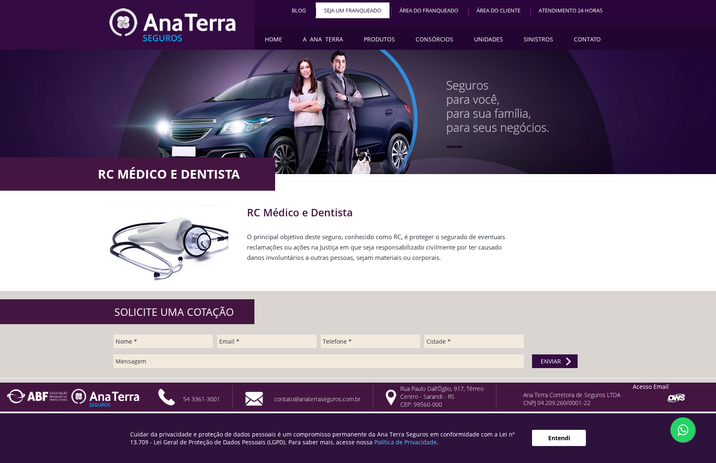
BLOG (299, 10)
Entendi (559, 438)
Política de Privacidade (405, 442)
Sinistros (538, 39)
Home (273, 39)
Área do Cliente (498, 10)
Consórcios (434, 39)
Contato (587, 39)
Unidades (488, 39)
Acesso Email (651, 386)
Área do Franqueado (428, 10)
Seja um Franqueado (352, 10)
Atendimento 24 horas (570, 10)
